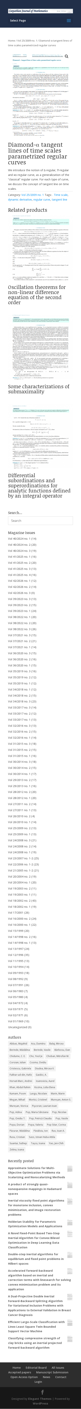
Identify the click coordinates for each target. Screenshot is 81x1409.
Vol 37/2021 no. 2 (19, 641)
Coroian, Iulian (18, 1062)
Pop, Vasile (62, 1118)
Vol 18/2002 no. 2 (19, 900)
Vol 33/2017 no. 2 (19, 713)
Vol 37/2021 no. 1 (19, 647)
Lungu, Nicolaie (38, 1093)
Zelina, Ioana (17, 1149)
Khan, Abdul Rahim (20, 1087)
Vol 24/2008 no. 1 (19, 852)
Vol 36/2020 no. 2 (19, 659)
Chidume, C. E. (17, 1056)
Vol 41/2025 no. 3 (19, 569)
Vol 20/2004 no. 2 (19, 876)
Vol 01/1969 (15, 1021)
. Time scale (60, 195)
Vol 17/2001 (15, 912)
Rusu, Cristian (17, 1137)
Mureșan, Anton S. (61, 1099)
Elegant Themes (40, 1399)
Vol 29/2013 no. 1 (19, 786)
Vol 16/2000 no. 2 (19, 918)
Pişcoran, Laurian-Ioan (44, 1106)
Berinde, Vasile (42, 1050)
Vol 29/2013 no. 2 (19, 780)
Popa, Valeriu (35, 1124)
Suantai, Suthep (18, 1143)
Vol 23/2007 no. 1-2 (20, 858)
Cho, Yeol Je (35, 1056)
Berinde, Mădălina (20, 1050)
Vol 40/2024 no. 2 (19, 545)
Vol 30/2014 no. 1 (19, 774)
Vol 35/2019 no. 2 (19, 677)
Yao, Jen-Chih (56, 1143)
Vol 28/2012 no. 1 (19, 798)
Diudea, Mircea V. (44, 1068)
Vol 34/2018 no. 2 (19, 695)
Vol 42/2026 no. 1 (19, 581)
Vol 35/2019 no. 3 (19, 671)
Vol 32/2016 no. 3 (19, 726)
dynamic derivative (20, 199)
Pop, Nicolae (59, 1112)
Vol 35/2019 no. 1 (19, 683)
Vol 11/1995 (15, 961)
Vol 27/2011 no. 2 (19, 804)
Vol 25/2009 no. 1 (27, 40)
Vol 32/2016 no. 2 (19, 731)
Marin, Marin (58, 1093)
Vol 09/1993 (15, 973)
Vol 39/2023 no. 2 (19, 605)
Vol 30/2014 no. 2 (19, 768)
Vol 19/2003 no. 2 (19, 888)
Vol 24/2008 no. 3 (19, 840)
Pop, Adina (16, 1112)
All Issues (58, 1367)
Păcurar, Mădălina (20, 1130)
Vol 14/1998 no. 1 (19, 943)
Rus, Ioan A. (58, 1130)
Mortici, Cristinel (38, 1099)
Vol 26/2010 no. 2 (19, 816)
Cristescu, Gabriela (20, 1068)
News (46, 1377)
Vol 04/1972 (15, 1003)
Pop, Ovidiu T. (17, 1118)
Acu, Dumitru (38, 1043)
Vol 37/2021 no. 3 (19, 635)
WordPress (40, 1403)
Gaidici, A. (41, 1074)
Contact (60, 1377)
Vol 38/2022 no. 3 (19, 629)
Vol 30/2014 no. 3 (19, 762)
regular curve (41, 199)
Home (11, 40)
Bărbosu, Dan (62, 1050)
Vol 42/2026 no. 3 (19, 593)
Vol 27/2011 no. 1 (19, 810)
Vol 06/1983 (15, 991)
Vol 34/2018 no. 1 (19, 689)
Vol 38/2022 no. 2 (19, 623)
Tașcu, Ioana (38, 1143)
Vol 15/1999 (15, 931)
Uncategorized (17, 1027)
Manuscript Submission (52, 1372)
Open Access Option (24, 1377)
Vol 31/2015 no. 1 (19, 756)
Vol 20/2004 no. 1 (19, 882)
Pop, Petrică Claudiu (40, 1118)
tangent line (59, 199)
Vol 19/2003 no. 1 (19, 894)
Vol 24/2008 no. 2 (19, 846)
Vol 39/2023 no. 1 (19, 611)
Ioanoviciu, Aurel (45, 1081)
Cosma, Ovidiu (38, 1062)
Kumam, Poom (18, 1093)
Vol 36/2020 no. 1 (19, 665)
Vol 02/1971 (15, 1015)
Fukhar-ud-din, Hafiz (21, 1074)
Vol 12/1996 (15, 955)
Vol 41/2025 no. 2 (19, 563)
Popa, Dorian (17, 1124)
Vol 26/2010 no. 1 (19, 822)
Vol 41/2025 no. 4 (19, 575)
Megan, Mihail (17, 1099)
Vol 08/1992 (15, 979)
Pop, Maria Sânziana (37, 1112)
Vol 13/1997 (15, 949)
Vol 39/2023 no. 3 (19, 599)
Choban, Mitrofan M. (57, 1056)
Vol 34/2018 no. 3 (19, 701)
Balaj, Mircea (56, 1043)
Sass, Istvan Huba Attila (42, 1137)
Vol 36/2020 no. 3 (19, 653)
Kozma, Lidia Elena (44, 1087)
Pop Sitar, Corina (56, 1124)
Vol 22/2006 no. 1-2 (20, 864)
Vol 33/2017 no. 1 (19, 719)
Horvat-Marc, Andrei (21, 1081)
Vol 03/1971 (15, 1009)
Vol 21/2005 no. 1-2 (20, 870)
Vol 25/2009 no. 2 (19, 828)
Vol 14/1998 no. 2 (19, 937)
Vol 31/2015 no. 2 (19, 750)
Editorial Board (36, 1367)
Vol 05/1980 (15, 997)
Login (38, 1382)
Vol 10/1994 (15, 967)
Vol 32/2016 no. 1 (19, 737)
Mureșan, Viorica (19, 1106)
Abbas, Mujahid (18, 1043)
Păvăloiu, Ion (41, 1130)
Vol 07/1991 (15, 985)
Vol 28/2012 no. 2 (19, 792)
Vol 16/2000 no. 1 (19, 925)
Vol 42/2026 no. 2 (19, 587)
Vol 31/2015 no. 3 (19, 744)
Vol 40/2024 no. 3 (19, 551)
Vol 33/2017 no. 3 (19, 707)
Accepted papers (19, 1372)
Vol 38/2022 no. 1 (19, 617)
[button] (66, 56)
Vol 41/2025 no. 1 (19, 556)
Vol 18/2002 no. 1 (19, 907)
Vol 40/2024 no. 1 (19, 538)
